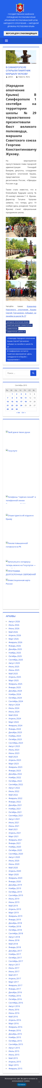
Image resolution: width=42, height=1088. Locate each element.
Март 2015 (14, 1065)
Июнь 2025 (14, 670)
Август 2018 (14, 937)
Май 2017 (13, 975)
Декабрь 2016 (15, 992)
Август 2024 (14, 704)
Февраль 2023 (15, 767)
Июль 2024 (14, 708)
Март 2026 (14, 638)
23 (17, 405)
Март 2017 (14, 981)
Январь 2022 (15, 801)
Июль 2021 (14, 822)
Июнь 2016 (14, 1013)
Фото (28, 77)
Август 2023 (14, 746)
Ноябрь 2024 (15, 694)
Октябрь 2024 (15, 697)
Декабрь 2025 (15, 649)
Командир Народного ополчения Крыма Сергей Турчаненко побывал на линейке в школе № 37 (21, 342)
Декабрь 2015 (15, 1034)
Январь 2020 (15, 881)
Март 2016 (14, 1023)
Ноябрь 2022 (15, 777)
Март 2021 (14, 836)
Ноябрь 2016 (15, 995)
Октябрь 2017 (15, 957)
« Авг (18, 412)
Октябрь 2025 (15, 656)
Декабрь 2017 (15, 950)
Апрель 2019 (15, 909)
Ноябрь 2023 (15, 735)
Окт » (24, 412)
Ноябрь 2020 (15, 846)
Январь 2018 (15, 947)
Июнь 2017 (14, 971)
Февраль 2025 (15, 684)
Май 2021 (13, 829)
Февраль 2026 (15, 642)
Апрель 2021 (15, 833)
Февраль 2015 (15, 1068)
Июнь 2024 (14, 711)
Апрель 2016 (15, 1020)
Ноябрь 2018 (15, 926)
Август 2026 (14, 621)
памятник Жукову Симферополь (19, 325)
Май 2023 (13, 756)
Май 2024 (13, 715)
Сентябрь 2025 (16, 659)
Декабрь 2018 (15, 923)
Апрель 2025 (15, 677)
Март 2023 (14, 763)
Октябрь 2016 (15, 999)
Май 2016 (13, 1016)
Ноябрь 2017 (15, 954)
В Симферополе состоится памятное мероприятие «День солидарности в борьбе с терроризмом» (19, 355)
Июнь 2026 (14, 628)
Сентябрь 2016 (16, 1002)
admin (10, 77)
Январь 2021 (15, 843)
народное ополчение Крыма (18, 322)
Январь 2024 (15, 729)
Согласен (21, 1084)
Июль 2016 (14, 1009)
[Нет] (39, 1082)
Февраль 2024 (15, 725)
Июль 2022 (14, 791)
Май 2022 (13, 794)
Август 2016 (14, 1006)
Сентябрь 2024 (16, 701)
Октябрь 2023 (15, 739)
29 (12, 409)
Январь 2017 (15, 988)
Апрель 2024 (15, 718)
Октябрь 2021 (15, 812)
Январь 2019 (15, 919)
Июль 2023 (14, 749)
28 (8, 409)
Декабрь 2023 (15, 732)
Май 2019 (13, 905)
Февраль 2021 (15, 840)
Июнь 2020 (14, 864)
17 (21, 401)
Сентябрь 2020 (16, 853)
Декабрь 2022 (15, 774)
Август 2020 (14, 857)
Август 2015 (14, 1047)
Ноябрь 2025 (15, 652)
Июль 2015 (14, 1051)
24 (21, 405)
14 (8, 401)
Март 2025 (14, 680)
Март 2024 (14, 722)
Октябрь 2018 (15, 930)
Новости (21, 77)
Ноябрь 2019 (15, 888)
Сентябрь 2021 (16, 815)
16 (17, 401)
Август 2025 (14, 663)
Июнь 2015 (14, 1054)
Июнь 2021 (14, 826)
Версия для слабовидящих (21, 33)
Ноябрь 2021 (15, 808)
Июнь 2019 (14, 902)
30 (17, 409)
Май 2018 (13, 943)
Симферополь (12, 329)
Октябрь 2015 (15, 1040)
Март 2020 (14, 874)
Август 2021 (14, 819)
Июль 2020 (14, 860)
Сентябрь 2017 (16, 961)
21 (8, 405)
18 (26, 401)
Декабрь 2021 (15, 805)
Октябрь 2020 (15, 850)
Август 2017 (14, 964)
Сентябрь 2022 (16, 784)
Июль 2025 (14, 666)
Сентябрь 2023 (16, 742)
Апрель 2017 (15, 978)
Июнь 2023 (14, 753)
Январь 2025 (15, 687)
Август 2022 (14, 787)
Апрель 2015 (15, 1061)
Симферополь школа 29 (16, 332)
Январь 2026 (15, 645)
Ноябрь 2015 (15, 1037)
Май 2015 (13, 1058)
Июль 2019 (14, 898)
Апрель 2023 (15, 760)
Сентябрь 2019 (16, 895)
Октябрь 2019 (15, 891)
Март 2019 (14, 912)
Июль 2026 (14, 625)
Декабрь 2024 (15, 690)
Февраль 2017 (15, 985)
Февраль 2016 (15, 1027)
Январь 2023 (15, 770)
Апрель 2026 (15, 635)
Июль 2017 (14, 968)
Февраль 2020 (15, 878)
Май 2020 (13, 867)
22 (12, 405)
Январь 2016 (15, 1030)
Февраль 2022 (15, 798)
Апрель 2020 (15, 871)
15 (12, 401)
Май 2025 (13, 673)
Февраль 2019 (15, 916)
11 (26, 398)
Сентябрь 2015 (16, 1044)
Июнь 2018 (14, 940)
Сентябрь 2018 (16, 933)
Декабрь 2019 (15, 884)
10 (21, 398)
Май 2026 (13, 632)
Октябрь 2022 (15, 781)
